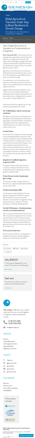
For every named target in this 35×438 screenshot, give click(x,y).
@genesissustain (12, 363)
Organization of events (9, 348)
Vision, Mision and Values (10, 388)
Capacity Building (8, 346)
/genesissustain (11, 372)
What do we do (7, 386)
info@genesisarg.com (13, 327)
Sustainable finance (9, 341)
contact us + (8, 288)
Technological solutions (10, 344)
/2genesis (10, 360)
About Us (6, 383)
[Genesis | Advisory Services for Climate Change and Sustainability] (13, 6)
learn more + (8, 269)
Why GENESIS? (7, 390)
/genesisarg (10, 366)
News (11, 38)
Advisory (5, 339)
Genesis (5, 38)
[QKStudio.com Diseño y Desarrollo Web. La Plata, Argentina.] (11, 436)
